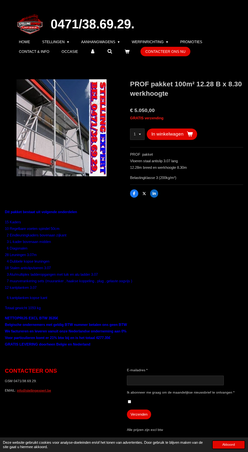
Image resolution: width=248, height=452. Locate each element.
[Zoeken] (109, 51)
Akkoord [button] (228, 444)
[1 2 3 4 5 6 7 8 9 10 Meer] (137, 134)
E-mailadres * (137, 370)
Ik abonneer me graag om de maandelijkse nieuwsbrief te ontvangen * (180, 392)
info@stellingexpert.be (34, 390)
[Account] (92, 51)
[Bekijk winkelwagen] (127, 51)
